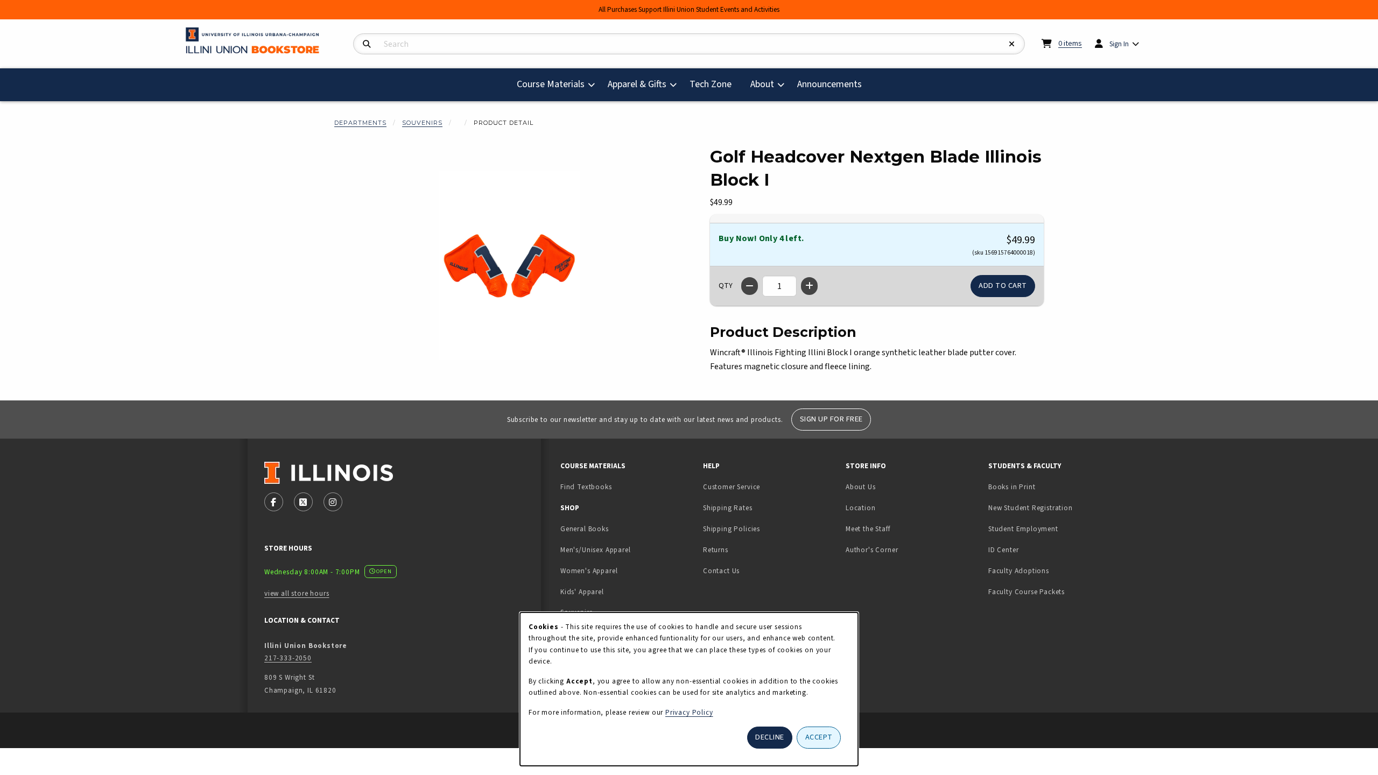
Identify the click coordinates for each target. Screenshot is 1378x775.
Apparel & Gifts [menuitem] (637, 84)
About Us (861, 487)
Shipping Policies (731, 529)
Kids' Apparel (582, 592)
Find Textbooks (586, 487)
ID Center (1037, 549)
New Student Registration (1030, 508)
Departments (360, 122)
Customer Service (731, 487)
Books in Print (1045, 486)
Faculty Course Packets (1026, 592)
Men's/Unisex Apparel (595, 550)
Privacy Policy (689, 712)
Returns (715, 550)
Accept (819, 737)
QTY (726, 285)
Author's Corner (872, 550)
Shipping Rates (728, 508)
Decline (769, 737)
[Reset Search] (1012, 44)
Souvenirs (422, 122)
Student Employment (1055, 528)
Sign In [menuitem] (1119, 44)
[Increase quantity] (809, 286)
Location (861, 508)
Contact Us (721, 571)
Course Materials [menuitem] (551, 84)
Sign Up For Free (831, 419)
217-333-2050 (288, 658)
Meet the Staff (868, 529)
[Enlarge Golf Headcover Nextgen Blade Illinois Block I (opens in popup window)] (509, 265)
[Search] (366, 44)
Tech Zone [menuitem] (715, 84)
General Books (584, 529)
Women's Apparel (588, 571)
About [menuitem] (762, 84)
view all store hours (296, 593)
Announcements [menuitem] (829, 84)
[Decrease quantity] (749, 286)
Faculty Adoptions (1018, 571)
